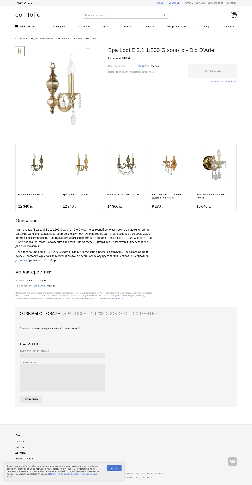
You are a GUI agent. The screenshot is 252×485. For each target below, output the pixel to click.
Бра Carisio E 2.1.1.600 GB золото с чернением (167, 196)
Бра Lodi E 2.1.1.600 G (75, 194)
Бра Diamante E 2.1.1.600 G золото (212, 196)
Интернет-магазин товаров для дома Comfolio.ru (27, 14)
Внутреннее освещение (42, 38)
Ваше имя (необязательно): (35, 350)
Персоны (173, 3)
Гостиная (84, 26)
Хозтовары (205, 26)
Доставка (200, 3)
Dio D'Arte (91, 38)
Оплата (189, 3)
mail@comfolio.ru (144, 477)
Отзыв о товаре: (29, 362)
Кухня (106, 26)
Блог (160, 3)
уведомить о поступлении (224, 81)
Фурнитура (230, 26)
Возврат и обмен (216, 3)
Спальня (127, 26)
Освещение (59, 26)
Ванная (149, 26)
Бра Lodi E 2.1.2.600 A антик (123, 194)
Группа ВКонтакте (232, 461)
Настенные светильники (70, 38)
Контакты (232, 3)
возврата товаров (115, 298)
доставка (21, 260)
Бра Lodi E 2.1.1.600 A (30, 194)
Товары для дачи (176, 26)
